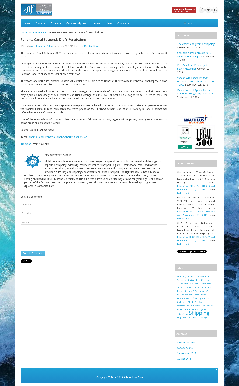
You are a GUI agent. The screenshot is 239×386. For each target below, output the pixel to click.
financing (197, 298)
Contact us (123, 23)
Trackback (26, 143)
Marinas (96, 23)
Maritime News (39, 32)
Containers (188, 287)
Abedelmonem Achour (42, 46)
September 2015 (186, 353)
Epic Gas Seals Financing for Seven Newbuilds (193, 67)
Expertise (56, 23)
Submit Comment (33, 253)
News (109, 23)
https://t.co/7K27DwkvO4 (190, 211)
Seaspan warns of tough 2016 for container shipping (194, 54)
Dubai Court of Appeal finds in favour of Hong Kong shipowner (195, 91)
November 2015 (186, 342)
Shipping (199, 312)
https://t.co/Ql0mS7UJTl (189, 186)
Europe (202, 294)
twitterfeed (183, 192)
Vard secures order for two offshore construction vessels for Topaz (196, 81)
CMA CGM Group (192, 283)
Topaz (191, 318)
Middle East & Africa (197, 302)
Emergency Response (184, 9)
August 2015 (184, 358)
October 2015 (185, 348)
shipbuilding (182, 314)
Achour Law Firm (133, 377)
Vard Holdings (200, 318)
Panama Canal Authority (59, 136)
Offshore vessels (184, 305)
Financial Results (184, 298)
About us (40, 23)
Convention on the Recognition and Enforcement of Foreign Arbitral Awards (194, 291)
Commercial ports (76, 23)
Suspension (80, 136)
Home (26, 23)
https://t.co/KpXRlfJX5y (189, 236)
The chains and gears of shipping (196, 44)
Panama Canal (35, 136)
